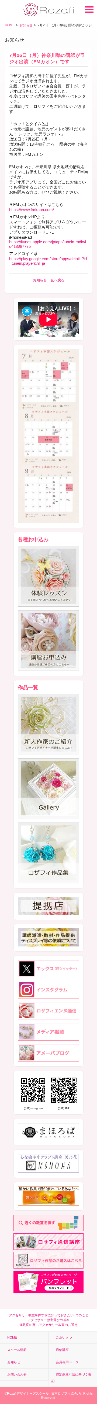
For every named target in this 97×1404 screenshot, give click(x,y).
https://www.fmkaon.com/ (31, 209)
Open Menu (89, 9)
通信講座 (62, 1350)
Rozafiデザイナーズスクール (28, 1393)
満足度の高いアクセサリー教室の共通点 (48, 1325)
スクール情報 (17, 1350)
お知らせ (26, 25)
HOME (10, 25)
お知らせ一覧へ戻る (48, 280)
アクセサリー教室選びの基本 (48, 1320)
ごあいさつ (64, 1337)
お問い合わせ (17, 1374)
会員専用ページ (67, 1362)
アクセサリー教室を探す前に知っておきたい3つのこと (48, 1315)
